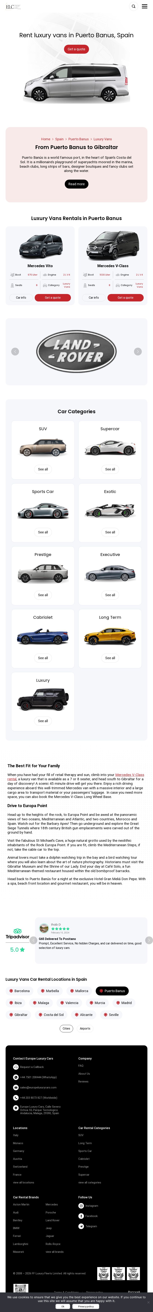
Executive (110, 554)
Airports (85, 1028)
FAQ (80, 1065)
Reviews (83, 1081)
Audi (15, 1212)
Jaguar (50, 1236)
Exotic (110, 491)
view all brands (55, 1251)
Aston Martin (21, 1204)
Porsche (51, 1212)
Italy (15, 1135)
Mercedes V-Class (113, 266)
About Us (84, 1073)
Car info (21, 297)
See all (43, 469)
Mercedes (52, 1204)
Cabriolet (43, 617)
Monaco (18, 1143)
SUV (43, 429)
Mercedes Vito (40, 266)
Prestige (43, 554)
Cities (66, 1028)
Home (45, 139)
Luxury (43, 680)
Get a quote (53, 297)
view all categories (89, 1182)
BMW (16, 1228)
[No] (148, 1302)
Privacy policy (85, 1306)
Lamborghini (20, 1244)
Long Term (110, 617)
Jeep (49, 1228)
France (17, 1174)
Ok (62, 1306)
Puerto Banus (78, 139)
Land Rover (53, 1220)
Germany (18, 1151)
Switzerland (20, 1166)
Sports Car (43, 491)
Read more (76, 184)
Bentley (17, 1220)
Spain (59, 139)
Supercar (110, 429)
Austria (17, 1159)
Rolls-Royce (53, 1244)
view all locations (23, 1182)
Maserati (18, 1251)
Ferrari (17, 1236)
